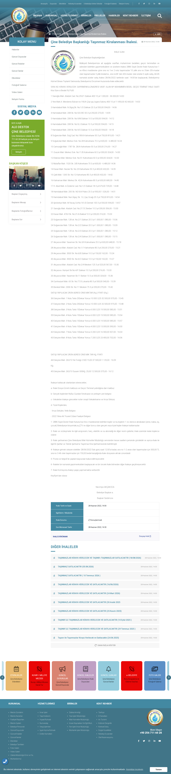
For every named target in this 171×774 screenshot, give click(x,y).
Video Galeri (17, 92)
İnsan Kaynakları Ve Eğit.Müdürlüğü (81, 723)
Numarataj (44, 723)
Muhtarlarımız (15, 759)
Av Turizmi (102, 720)
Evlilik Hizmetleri (46, 734)
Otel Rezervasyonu (105, 737)
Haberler (15, 49)
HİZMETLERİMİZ (69, 15)
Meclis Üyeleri (15, 723)
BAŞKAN (37, 15)
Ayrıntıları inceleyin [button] (134, 769)
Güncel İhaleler (18, 64)
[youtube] (159, 4)
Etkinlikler (62, 4)
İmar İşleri (43, 712)
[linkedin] (154, 4)
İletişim (19, 152)
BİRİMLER (86, 15)
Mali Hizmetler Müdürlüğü (79, 720)
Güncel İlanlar (17, 71)
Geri (158, 34)
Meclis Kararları (16, 716)
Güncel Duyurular (19, 57)
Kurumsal (57, 34)
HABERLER (114, 15)
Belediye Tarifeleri (17, 745)
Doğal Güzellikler (104, 730)
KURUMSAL (51, 15)
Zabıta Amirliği (74, 712)
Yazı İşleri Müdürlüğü (77, 716)
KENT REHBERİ (130, 15)
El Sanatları (102, 716)
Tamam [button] (159, 769)
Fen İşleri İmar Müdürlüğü (79, 727)
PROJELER (99, 15)
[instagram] (149, 4)
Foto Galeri (14, 748)
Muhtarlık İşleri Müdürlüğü (79, 730)
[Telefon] (5, 761)
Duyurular (53, 4)
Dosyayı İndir (144, 536)
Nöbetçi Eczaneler (75, 4)
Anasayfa (44, 4)
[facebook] (139, 4)
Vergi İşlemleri (45, 727)
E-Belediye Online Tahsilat (93, 4)
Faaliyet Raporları (17, 720)
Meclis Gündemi (16, 712)
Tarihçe (101, 712)
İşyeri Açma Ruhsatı (47, 730)
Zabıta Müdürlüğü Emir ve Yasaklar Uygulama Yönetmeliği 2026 (22, 755)
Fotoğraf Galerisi (111, 4)
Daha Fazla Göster (107, 645)
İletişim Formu (124, 4)
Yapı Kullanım (45, 716)
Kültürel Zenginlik (105, 723)
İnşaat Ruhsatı (45, 720)
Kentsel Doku (103, 727)
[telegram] (144, 4)
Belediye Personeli (17, 727)
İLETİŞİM (146, 15)
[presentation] (2, 677)
